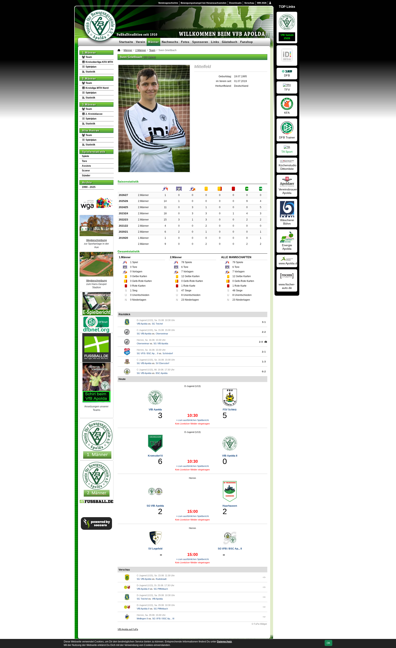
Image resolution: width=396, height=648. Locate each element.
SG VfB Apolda (144, 333)
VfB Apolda (142, 323)
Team (88, 57)
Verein (140, 41)
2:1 (264, 351)
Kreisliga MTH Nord (96, 88)
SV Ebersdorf (162, 363)
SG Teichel (157, 323)
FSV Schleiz (230, 409)
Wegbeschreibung (96, 240)
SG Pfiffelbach (161, 589)
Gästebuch (229, 41)
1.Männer (89, 52)
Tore (84, 161)
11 (165, 207)
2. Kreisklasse (94, 113)
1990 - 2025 (88, 187)
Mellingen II (142, 618)
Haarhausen (230, 505)
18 (165, 213)
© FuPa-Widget (259, 624)
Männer (153, 41)
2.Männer (89, 78)
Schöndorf (168, 353)
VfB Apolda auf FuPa (128, 629)
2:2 (264, 332)
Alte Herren (90, 130)
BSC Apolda (161, 373)
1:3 (264, 361)
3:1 (264, 322)
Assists (86, 165)
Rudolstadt (161, 579)
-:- (264, 577)
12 (182, 276)
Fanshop (246, 41)
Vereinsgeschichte (168, 3)
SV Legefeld (155, 548)
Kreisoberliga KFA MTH (99, 62)
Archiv (87, 182)
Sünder (86, 175)
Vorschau (249, 3)
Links (215, 41)
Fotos (185, 41)
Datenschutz (224, 641)
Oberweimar (162, 333)
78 (182, 262)
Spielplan (90, 66)
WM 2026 (261, 3)
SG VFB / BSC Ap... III (163, 618)
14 (165, 201)
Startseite (126, 41)
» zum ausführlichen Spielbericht (192, 420)
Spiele (85, 156)
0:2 (264, 371)
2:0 (261, 342)
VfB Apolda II (229, 455)
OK (328, 643)
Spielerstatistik (93, 151)
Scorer (86, 170)
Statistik (90, 71)
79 (233, 262)
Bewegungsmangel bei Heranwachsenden (203, 3)
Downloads (235, 3)
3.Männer (89, 104)
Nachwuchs (170, 41)
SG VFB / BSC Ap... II (147, 353)
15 (165, 219)
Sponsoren (200, 41)
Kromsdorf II (155, 455)
